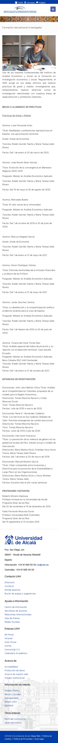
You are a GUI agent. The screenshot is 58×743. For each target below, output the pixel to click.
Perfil (20, 2)
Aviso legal (39, 739)
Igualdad (9, 705)
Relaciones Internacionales (18, 614)
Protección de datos (15, 670)
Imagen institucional (15, 677)
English (42, 2)
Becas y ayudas (13, 694)
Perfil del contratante (15, 719)
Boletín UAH (11, 701)
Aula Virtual (10, 642)
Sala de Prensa (12, 618)
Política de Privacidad (23, 739)
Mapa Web (35, 736)
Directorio (9, 582)
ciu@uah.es (43, 564)
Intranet (9, 638)
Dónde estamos (12, 589)
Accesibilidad (11, 666)
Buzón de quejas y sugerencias (20, 593)
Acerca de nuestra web (16, 674)
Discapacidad (11, 698)
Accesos (31, 2)
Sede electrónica (13, 722)
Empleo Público (12, 690)
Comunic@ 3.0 (12, 649)
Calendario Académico (16, 653)
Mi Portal (9, 634)
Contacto (9, 586)
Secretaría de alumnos (16, 610)
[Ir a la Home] (20, 9)
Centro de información (16, 607)
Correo (8, 645)
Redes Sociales (12, 622)
